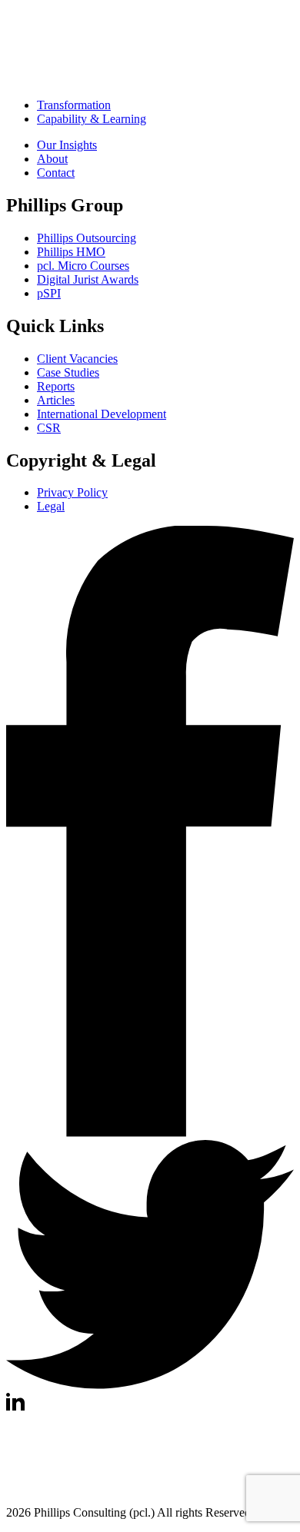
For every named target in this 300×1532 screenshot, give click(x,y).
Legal (51, 506)
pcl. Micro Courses (83, 265)
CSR (49, 427)
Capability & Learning (91, 118)
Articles (56, 400)
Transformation (74, 104)
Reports (56, 386)
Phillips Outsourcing (86, 237)
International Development (101, 413)
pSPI (49, 293)
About (52, 158)
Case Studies (68, 372)
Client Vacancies (77, 358)
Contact (56, 172)
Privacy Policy (72, 492)
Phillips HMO (71, 251)
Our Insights (67, 144)
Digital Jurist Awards (87, 279)
